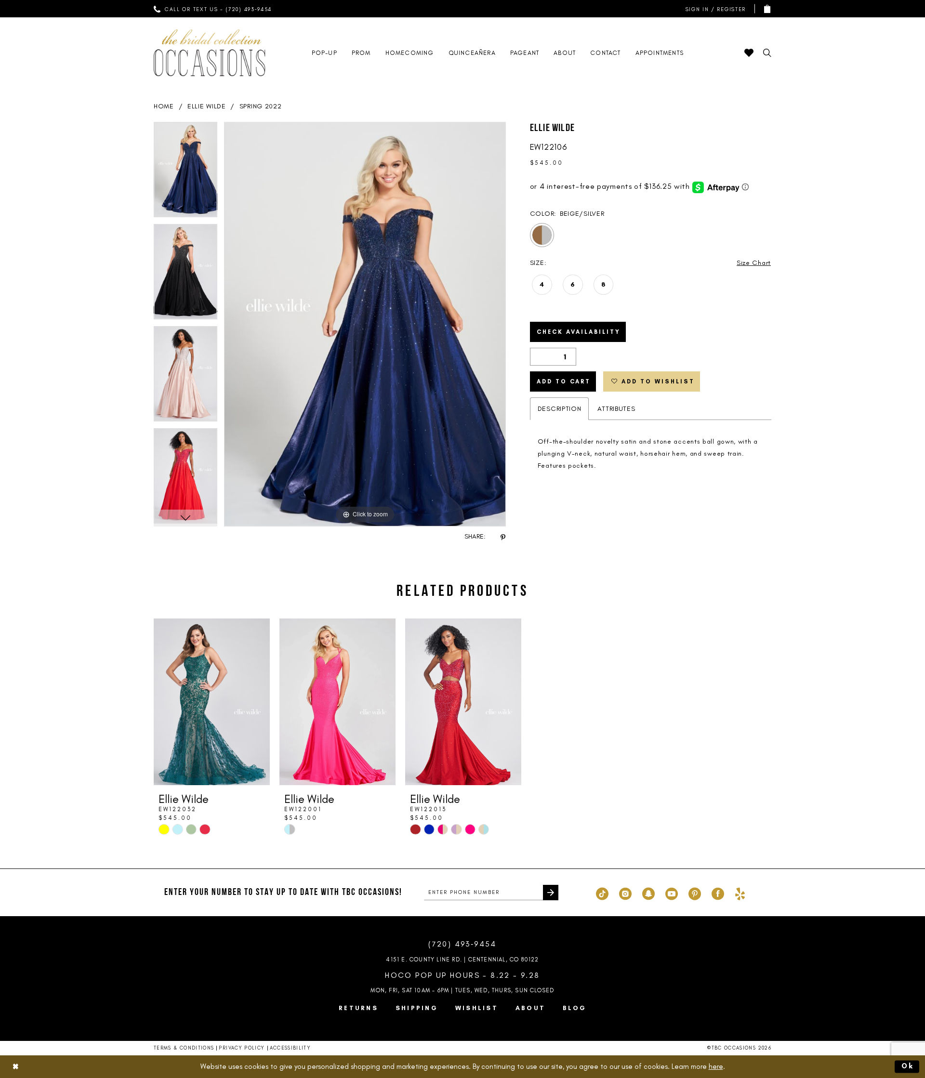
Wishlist (476, 1008)
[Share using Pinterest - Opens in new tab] (503, 536)
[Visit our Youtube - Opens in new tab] (671, 892)
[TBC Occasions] (209, 52)
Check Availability (579, 332)
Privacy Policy (241, 1048)
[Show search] (767, 53)
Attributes (616, 409)
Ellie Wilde (206, 106)
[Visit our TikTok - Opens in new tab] (602, 892)
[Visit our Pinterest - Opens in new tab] (694, 892)
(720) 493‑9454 (462, 943)
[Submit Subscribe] (550, 892)
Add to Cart (564, 381)
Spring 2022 (260, 106)
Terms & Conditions (184, 1048)
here (716, 1066)
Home (164, 106)
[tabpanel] (185, 173)
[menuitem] (213, 9)
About (530, 1008)
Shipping (417, 1008)
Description (559, 409)
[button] (713, 9)
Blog (574, 1008)
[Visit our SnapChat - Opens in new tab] (648, 892)
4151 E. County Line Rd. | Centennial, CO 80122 (462, 959)
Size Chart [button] (754, 263)
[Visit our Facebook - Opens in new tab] (718, 892)
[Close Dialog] (15, 1066)
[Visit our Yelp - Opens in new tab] (740, 892)
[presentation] (212, 701)
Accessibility (290, 1048)
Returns (358, 1008)
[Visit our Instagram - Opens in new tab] (625, 892)
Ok (908, 1066)
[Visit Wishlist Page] (749, 52)
